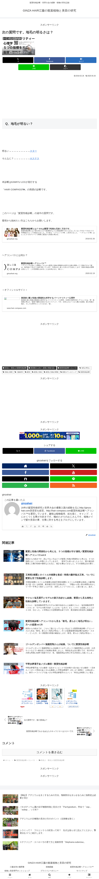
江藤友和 (20, 372)
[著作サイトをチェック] (25, 466)
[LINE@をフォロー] (73, 478)
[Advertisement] (49, 97)
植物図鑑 (49, 867)
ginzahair (26, 503)
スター (33, 151)
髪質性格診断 (85, 372)
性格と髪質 (9, 372)
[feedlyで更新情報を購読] (25, 485)
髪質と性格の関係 (52, 372)
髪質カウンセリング (69, 372)
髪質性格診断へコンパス (68, 368)
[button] (65, 67)
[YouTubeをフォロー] (73, 472)
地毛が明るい (86, 368)
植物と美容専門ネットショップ (17, 871)
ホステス (34, 158)
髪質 (28, 372)
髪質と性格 (38, 372)
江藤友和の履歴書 (17, 867)
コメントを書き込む (49, 752)
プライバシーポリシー (49, 871)
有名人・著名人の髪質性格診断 (16, 368)
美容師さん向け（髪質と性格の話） (43, 368)
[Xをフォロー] (73, 466)
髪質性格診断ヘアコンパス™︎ (82, 867)
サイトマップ (81, 871)
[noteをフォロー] (25, 478)
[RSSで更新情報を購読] (73, 485)
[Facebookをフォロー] (25, 472)
